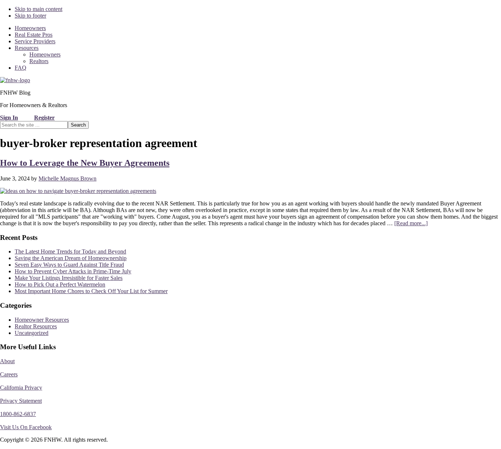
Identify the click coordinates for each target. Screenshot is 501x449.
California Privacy (21, 387)
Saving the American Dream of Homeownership (71, 258)
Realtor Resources (36, 326)
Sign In (9, 117)
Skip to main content (38, 9)
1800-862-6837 (18, 414)
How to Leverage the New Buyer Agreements (84, 163)
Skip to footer (30, 15)
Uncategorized (31, 333)
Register (44, 117)
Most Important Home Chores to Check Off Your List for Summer (91, 291)
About (7, 361)
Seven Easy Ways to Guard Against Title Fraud (69, 265)
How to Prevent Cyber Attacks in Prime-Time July (73, 271)
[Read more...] (411, 223)
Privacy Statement (21, 401)
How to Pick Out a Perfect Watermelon (60, 284)
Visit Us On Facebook (26, 427)
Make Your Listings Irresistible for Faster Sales (68, 278)
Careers (9, 374)
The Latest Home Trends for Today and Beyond (70, 251)
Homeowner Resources (42, 320)
